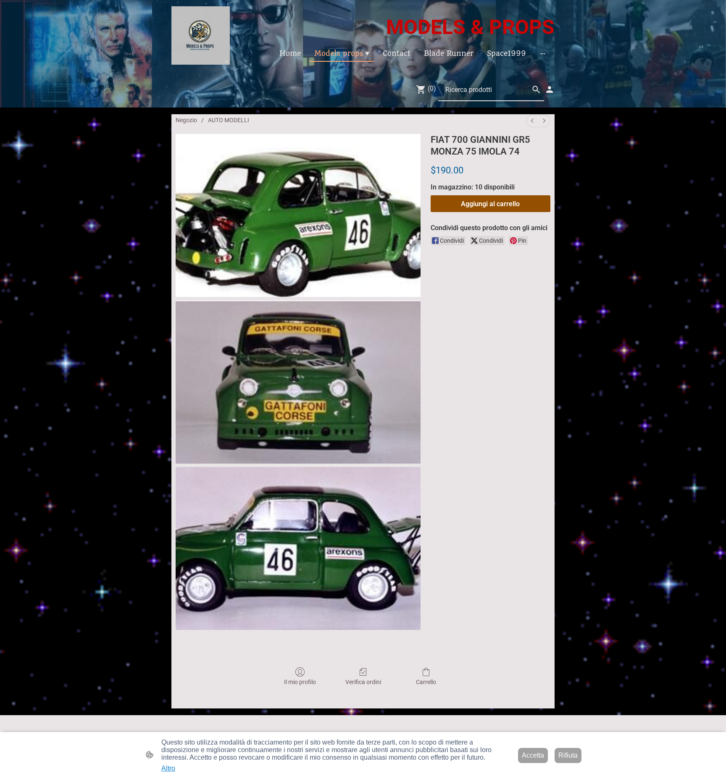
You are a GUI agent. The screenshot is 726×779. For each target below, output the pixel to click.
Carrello (426, 682)
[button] (536, 89)
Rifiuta (568, 755)
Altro (168, 768)
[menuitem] (532, 121)
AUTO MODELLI (228, 120)
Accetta (533, 755)
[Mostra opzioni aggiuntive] (542, 53)
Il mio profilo (300, 682)
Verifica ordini (363, 682)
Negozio (186, 120)
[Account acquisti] (549, 89)
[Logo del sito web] (200, 35)
